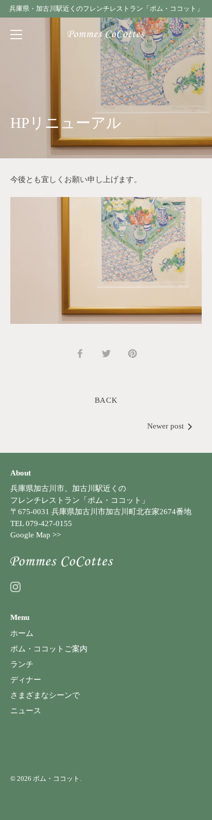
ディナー (25, 680)
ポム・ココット (56, 778)
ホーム (21, 633)
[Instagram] (15, 586)
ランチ (21, 664)
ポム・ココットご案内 (48, 649)
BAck (106, 400)
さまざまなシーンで (45, 695)
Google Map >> (35, 535)
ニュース (25, 711)
